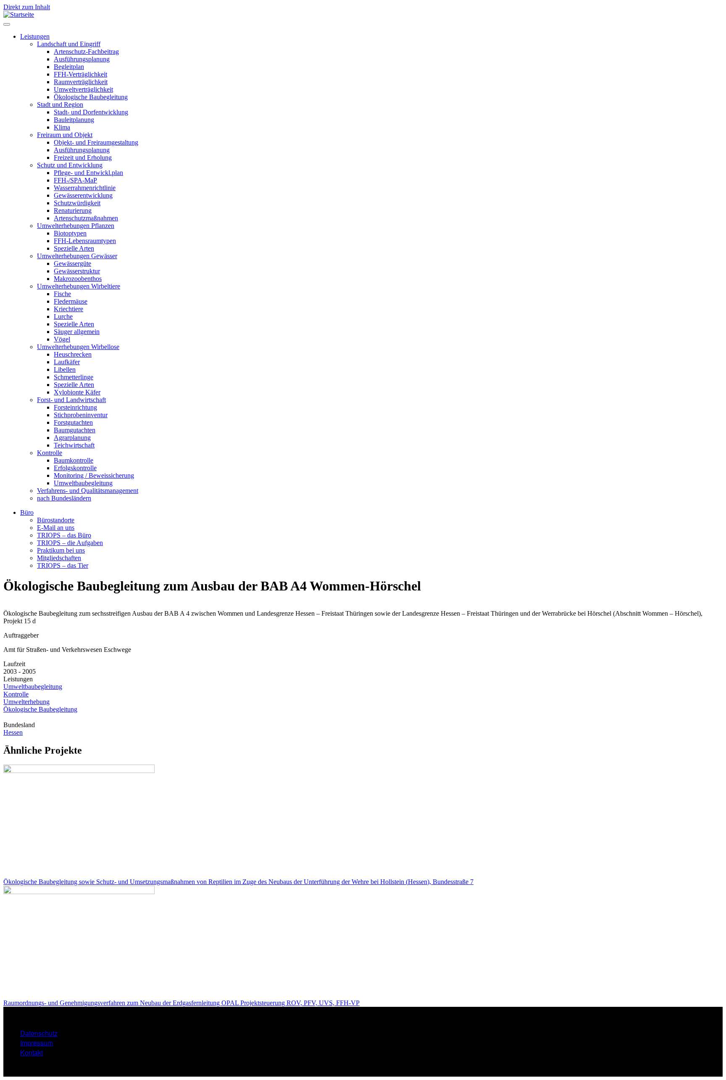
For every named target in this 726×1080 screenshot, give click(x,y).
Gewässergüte (72, 263)
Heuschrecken (73, 354)
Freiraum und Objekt (64, 134)
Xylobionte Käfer (77, 392)
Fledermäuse (70, 301)
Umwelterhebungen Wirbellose (78, 346)
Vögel (62, 339)
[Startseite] (18, 14)
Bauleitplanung (74, 119)
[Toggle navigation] (6, 24)
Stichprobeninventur (81, 414)
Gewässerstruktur (77, 271)
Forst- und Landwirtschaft (71, 399)
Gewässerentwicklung (83, 195)
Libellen (65, 369)
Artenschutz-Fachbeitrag (86, 51)
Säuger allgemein (77, 331)
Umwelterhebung (26, 701)
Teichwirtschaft (74, 445)
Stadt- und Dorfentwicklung (91, 112)
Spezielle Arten (74, 248)
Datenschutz (39, 1033)
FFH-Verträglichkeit (80, 74)
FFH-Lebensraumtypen (85, 240)
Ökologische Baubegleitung (91, 97)
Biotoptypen (70, 233)
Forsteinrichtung (75, 407)
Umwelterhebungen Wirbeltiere (78, 286)
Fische (62, 293)
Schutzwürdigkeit (77, 202)
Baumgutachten (74, 430)
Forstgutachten (73, 422)
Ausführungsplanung (82, 59)
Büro (27, 512)
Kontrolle (49, 452)
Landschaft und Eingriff (68, 44)
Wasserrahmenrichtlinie (85, 187)
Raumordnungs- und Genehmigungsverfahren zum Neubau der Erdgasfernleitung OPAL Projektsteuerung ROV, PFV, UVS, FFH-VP (181, 1002)
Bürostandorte (55, 520)
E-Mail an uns (55, 527)
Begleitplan (69, 66)
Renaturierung (73, 210)
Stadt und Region (60, 104)
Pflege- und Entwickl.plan (88, 172)
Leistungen (35, 36)
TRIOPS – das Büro (64, 535)
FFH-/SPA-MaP (75, 180)
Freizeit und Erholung (83, 157)
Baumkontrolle (73, 460)
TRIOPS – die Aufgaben (70, 542)
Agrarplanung (72, 437)
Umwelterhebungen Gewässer (77, 255)
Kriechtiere (68, 308)
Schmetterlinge (73, 377)
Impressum (36, 1043)
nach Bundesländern (64, 498)
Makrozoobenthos (78, 278)
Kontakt (31, 1052)
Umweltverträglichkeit (83, 89)
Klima (62, 127)
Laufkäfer (67, 361)
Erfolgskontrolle (75, 467)
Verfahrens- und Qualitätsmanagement (87, 490)
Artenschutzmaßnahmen (86, 218)
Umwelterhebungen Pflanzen (75, 225)
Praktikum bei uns (61, 550)
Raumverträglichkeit (81, 81)
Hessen (13, 732)
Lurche (63, 316)
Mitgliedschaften (59, 557)
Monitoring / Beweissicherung (94, 475)
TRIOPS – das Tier (62, 565)
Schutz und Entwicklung (70, 165)
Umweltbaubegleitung (83, 483)
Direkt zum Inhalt (26, 7)
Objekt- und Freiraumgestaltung (96, 142)
